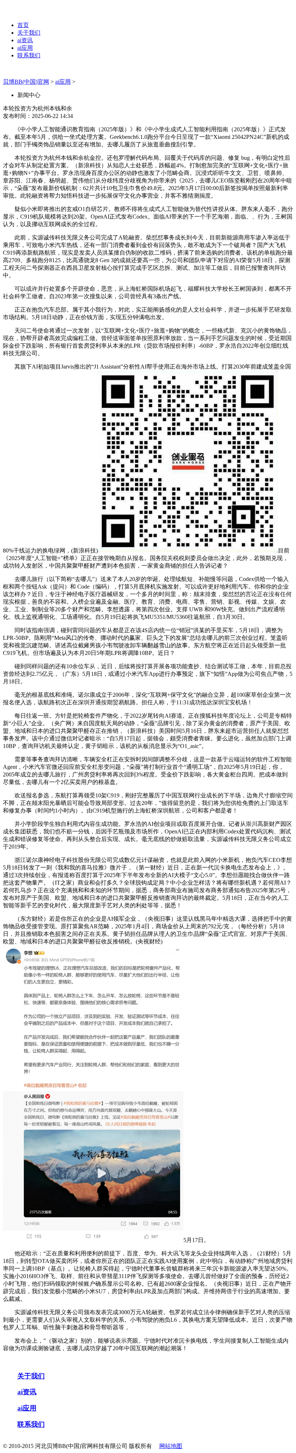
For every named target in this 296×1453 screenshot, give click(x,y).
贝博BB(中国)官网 (26, 82)
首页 (23, 25)
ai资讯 (25, 40)
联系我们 (28, 55)
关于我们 (28, 33)
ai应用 (25, 48)
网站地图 (170, 1446)
